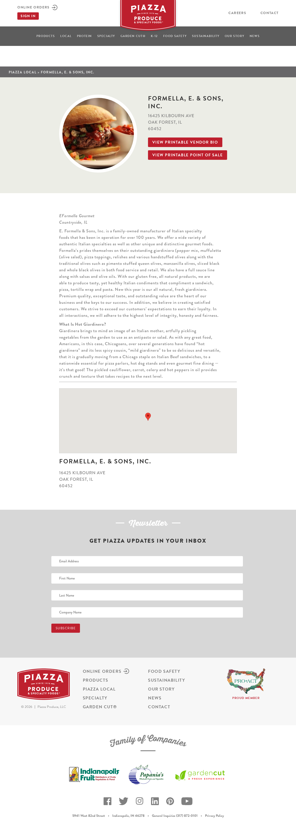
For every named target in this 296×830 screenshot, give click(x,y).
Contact (269, 13)
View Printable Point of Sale (187, 155)
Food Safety (175, 36)
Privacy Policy (214, 815)
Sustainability (205, 36)
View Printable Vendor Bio (185, 142)
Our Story (234, 36)
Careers (237, 13)
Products (45, 36)
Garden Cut (133, 36)
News (255, 36)
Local (66, 36)
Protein (84, 36)
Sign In (28, 16)
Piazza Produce (148, 16)
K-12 (154, 36)
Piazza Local (22, 72)
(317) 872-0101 (187, 815)
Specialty (106, 36)
